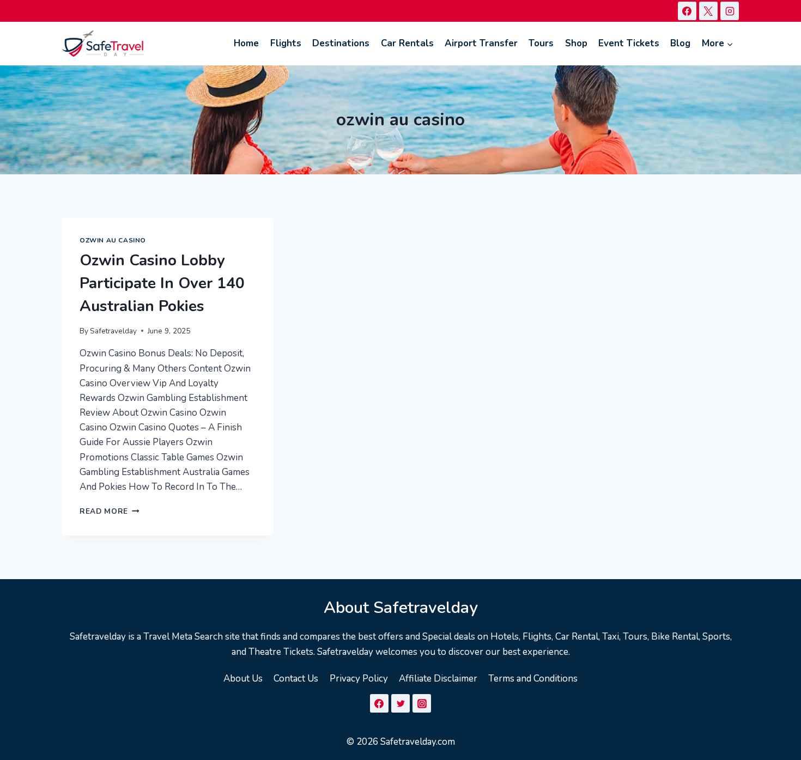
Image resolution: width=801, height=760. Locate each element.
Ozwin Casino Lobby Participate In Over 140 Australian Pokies (162, 283)
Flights (285, 43)
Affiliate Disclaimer (438, 678)
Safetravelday (113, 331)
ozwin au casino (113, 240)
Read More (109, 511)
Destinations (340, 43)
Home (246, 43)
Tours (541, 43)
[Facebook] (687, 11)
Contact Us (296, 678)
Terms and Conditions (533, 678)
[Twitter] (400, 703)
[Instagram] (729, 11)
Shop (576, 43)
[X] (708, 11)
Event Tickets (628, 43)
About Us (243, 678)
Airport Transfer (481, 43)
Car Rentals (407, 43)
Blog (680, 43)
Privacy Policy (359, 678)
